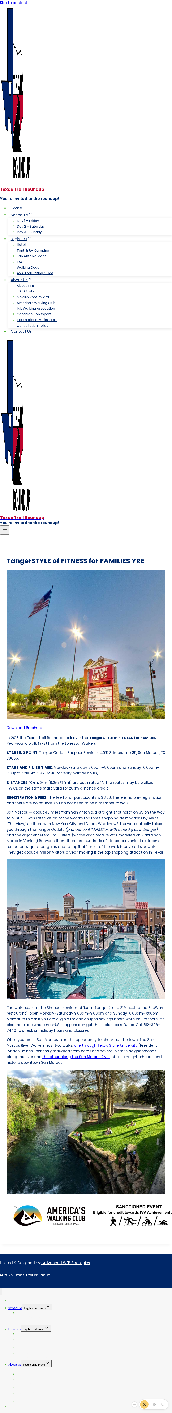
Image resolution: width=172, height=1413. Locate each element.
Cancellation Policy (32, 325)
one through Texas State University (105, 1045)
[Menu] (134, 1404)
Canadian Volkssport (34, 314)
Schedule (15, 1308)
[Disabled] (144, 1404)
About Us (14, 1365)
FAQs (21, 261)
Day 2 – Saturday (31, 226)
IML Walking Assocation (36, 308)
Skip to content (13, 2)
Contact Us (21, 331)
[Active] (163, 1404)
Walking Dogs (28, 267)
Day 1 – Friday (28, 220)
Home (16, 208)
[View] (154, 1404)
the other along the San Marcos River (76, 1056)
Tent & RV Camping (33, 250)
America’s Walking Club (36, 302)
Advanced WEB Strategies (65, 1262)
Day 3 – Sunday (29, 232)
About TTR (25, 285)
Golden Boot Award (33, 297)
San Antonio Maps (31, 256)
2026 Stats (25, 291)
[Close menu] (1, 1291)
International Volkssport (37, 320)
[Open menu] (4, 530)
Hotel (21, 244)
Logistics (14, 1329)
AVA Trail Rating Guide (35, 273)
